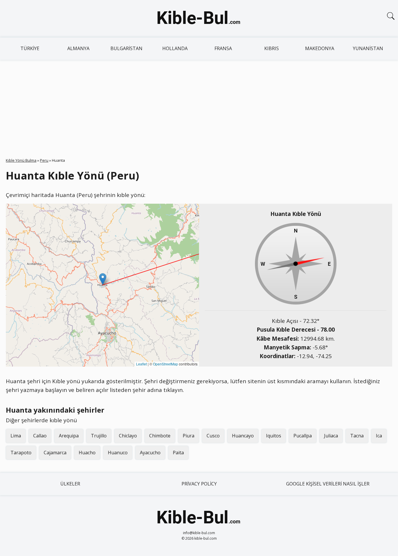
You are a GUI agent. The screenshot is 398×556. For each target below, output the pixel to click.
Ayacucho (150, 452)
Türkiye (29, 48)
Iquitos (273, 435)
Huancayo (243, 435)
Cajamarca (55, 452)
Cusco (213, 435)
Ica (379, 435)
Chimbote (159, 435)
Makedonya (319, 48)
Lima (15, 435)
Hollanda (175, 48)
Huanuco (118, 452)
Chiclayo (128, 435)
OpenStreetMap (165, 363)
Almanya (78, 48)
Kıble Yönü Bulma (21, 160)
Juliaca (331, 435)
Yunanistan (368, 48)
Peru (44, 160)
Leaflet (141, 363)
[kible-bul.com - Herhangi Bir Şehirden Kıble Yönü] (199, 18)
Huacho (87, 452)
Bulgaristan (126, 48)
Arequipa (69, 435)
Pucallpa (302, 435)
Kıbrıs (271, 48)
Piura (188, 435)
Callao (40, 435)
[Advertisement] (199, 103)
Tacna (357, 435)
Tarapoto (20, 452)
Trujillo (99, 435)
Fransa (223, 48)
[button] (102, 279)
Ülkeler (70, 484)
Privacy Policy (199, 484)
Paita (178, 452)
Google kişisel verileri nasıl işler (327, 484)
